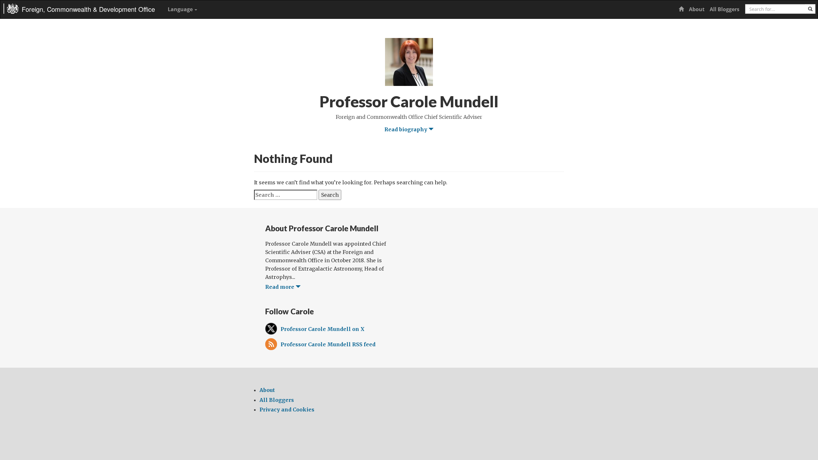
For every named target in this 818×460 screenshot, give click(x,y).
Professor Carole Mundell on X (323, 329)
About (697, 9)
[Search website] (810, 9)
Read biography (406, 129)
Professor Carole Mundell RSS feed (328, 344)
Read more (280, 287)
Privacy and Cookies (286, 409)
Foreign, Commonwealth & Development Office (88, 9)
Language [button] (181, 9)
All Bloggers (724, 9)
